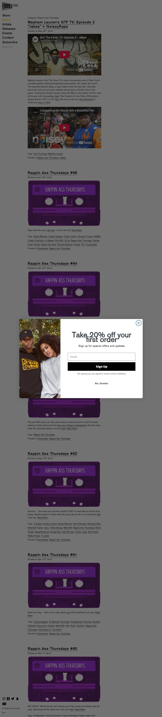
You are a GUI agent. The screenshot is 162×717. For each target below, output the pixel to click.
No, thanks (101, 383)
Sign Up (101, 366)
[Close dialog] (138, 323)
